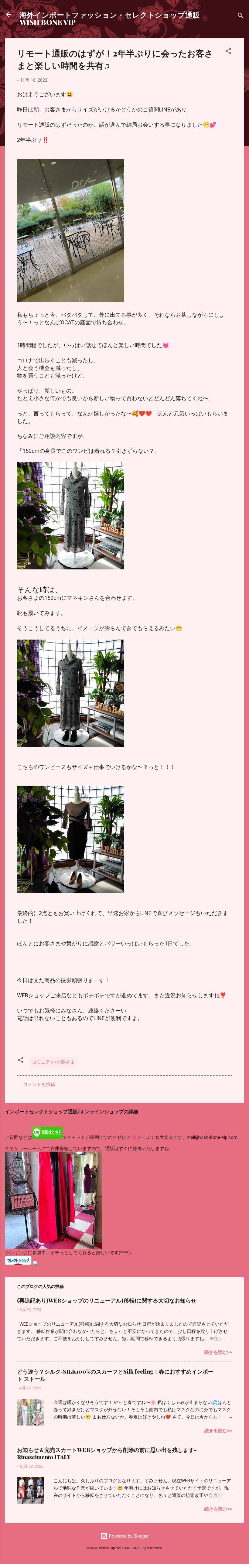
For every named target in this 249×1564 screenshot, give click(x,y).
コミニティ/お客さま (53, 1062)
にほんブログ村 (21, 1269)
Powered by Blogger (128, 1536)
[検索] (240, 16)
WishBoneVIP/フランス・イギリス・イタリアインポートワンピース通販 (78, 1123)
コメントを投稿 (39, 1084)
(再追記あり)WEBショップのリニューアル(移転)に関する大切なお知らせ (106, 1300)
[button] (228, 52)
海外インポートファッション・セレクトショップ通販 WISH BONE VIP (109, 18)
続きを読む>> (218, 1352)
